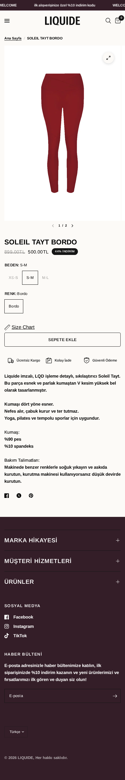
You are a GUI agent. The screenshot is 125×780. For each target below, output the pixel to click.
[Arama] (108, 21)
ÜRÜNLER (19, 582)
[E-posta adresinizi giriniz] (115, 696)
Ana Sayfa (13, 38)
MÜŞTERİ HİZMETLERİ (38, 561)
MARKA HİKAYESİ (31, 540)
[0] (117, 21)
